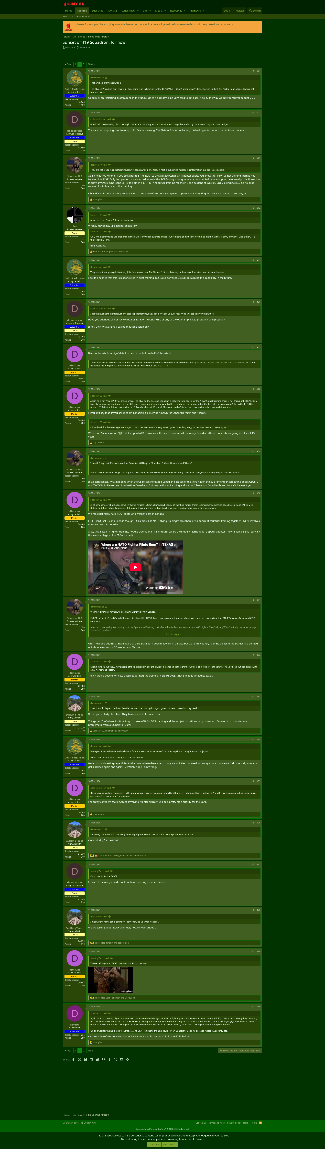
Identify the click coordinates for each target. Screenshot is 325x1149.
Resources (176, 10)
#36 (259, 822)
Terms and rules (217, 1122)
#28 (259, 389)
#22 (259, 112)
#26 (259, 301)
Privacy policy (234, 1122)
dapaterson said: (98, 164)
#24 (259, 208)
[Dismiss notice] (259, 24)
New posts (68, 16)
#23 (259, 158)
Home (68, 10)
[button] (138, 10)
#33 (259, 696)
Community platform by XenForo (162, 1129)
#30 (259, 493)
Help (245, 1122)
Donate (112, 10)
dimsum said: (97, 77)
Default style (72, 1122)
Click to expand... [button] (174, 634)
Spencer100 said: (98, 214)
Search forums (83, 16)
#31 (259, 600)
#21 (259, 71)
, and (111, 251)
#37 (259, 864)
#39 (259, 951)
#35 (259, 781)
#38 (259, 909)
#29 (259, 451)
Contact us (201, 1122)
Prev (69, 64)
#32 (259, 654)
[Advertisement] (102, 56)
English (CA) (89, 1122)
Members (195, 10)
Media (158, 10)
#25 (259, 260)
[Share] (253, 71)
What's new (128, 10)
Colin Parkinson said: (100, 119)
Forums (82, 10)
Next (90, 64)
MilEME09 (70, 47)
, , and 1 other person (122, 855)
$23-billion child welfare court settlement (224, 362)
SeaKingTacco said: (99, 871)
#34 (259, 739)
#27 (259, 347)
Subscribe (97, 10)
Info (145, 10)
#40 (259, 1006)
